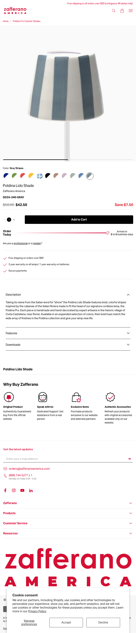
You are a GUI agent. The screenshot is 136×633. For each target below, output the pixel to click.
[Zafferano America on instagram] (14, 490)
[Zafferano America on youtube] (22, 490)
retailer (37, 243)
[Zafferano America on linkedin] (31, 490)
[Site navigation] (131, 11)
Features (11, 333)
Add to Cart (79, 219)
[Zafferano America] (17, 10)
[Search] (114, 11)
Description (13, 294)
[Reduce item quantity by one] (4, 219)
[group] (51, 406)
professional (21, 243)
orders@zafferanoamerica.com (29, 469)
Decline (103, 622)
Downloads (13, 345)
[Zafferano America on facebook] (5, 490)
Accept (66, 622)
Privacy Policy (37, 611)
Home (5, 21)
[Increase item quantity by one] (14, 219)
